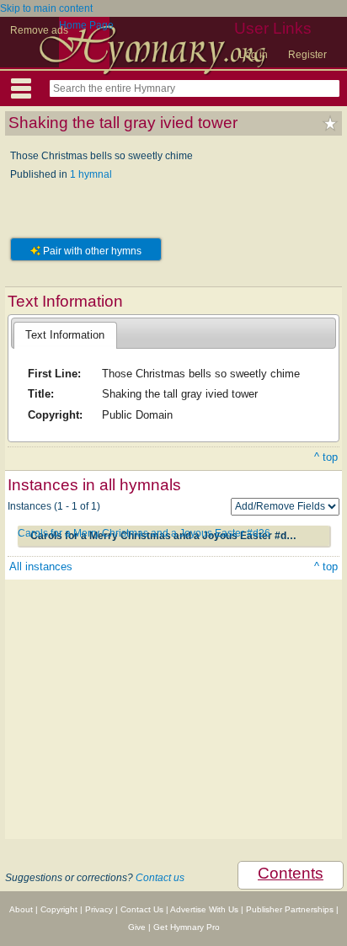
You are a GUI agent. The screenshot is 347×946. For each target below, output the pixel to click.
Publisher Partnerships (290, 909)
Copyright (58, 909)
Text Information (64, 335)
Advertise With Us (204, 909)
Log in (253, 55)
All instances (40, 566)
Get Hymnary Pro (186, 927)
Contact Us (141, 909)
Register (307, 55)
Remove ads (39, 30)
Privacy (99, 909)
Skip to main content (46, 8)
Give (137, 927)
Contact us (160, 878)
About (21, 909)
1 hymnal (91, 174)
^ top (326, 457)
